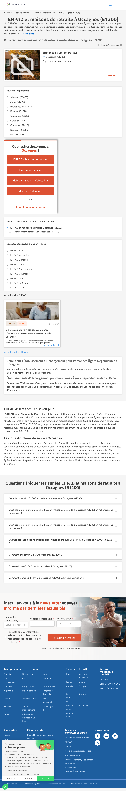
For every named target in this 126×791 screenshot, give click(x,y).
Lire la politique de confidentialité (16, 770)
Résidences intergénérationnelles (75, 769)
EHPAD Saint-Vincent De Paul (60, 52)
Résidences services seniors (78, 751)
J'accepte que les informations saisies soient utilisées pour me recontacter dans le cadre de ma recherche (25, 637)
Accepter (45, 779)
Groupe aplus (69, 715)
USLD (68, 746)
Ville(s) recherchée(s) (41, 618)
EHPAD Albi (16, 250)
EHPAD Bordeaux (19, 259)
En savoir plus (110, 75)
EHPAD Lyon (17, 287)
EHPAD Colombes (20, 273)
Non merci (11, 779)
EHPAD (34, 12)
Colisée (69, 686)
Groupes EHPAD (76, 669)
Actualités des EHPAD (16, 352)
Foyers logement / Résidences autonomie (79, 761)
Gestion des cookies (12, 784)
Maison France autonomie (77, 737)
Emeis (69, 674)
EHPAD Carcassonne (21, 269)
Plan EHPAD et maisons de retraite (40, 737)
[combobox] (16, 625)
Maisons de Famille (83, 676)
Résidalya (83, 705)
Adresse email (63, 618)
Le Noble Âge (69, 697)
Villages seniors (72, 755)
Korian (69, 682)
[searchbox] (16, 625)
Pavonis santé (70, 707)
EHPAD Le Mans (19, 283)
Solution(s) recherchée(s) (11, 618)
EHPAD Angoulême (20, 255)
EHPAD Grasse (18, 278)
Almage (82, 694)
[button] (5, 787)
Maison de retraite (21, 12)
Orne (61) (56, 12)
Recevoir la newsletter (64, 637)
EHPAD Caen (17, 264)
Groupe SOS (82, 688)
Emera (82, 682)
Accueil (7, 12)
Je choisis (28, 779)
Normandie (45, 12)
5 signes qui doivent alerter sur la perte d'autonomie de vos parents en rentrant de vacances (28, 333)
